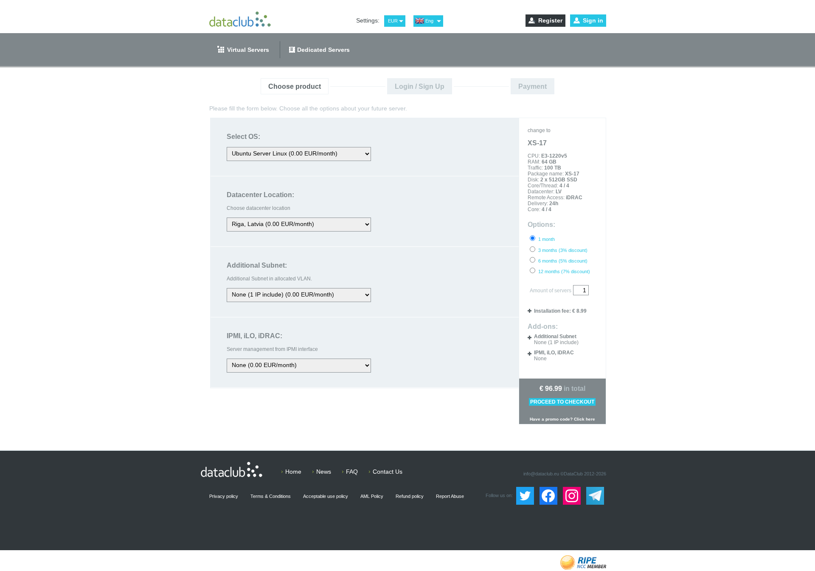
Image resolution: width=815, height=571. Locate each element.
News (323, 471)
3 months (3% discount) (562, 250)
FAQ (352, 471)
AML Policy (371, 496)
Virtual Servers (248, 49)
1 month (546, 239)
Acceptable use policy (325, 496)
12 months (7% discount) (564, 271)
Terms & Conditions (270, 496)
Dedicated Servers (323, 49)
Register (550, 20)
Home (293, 471)
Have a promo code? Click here (562, 419)
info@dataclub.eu (541, 473)
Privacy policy (223, 496)
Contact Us (387, 471)
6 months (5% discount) (562, 260)
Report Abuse (450, 496)
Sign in (593, 20)
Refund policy (410, 496)
